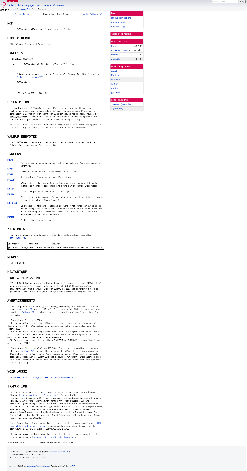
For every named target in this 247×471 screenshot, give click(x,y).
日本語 (114, 83)
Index (11, 5)
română (115, 88)
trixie (113, 46)
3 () (117, 108)
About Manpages (25, 5)
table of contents (121, 33)
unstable (13, 9)
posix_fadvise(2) (63, 377)
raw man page (118, 26)
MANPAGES (12, 1)
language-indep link (121, 17)
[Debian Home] (3, 6)
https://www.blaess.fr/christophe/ (38, 395)
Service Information (54, 5)
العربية (114, 71)
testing (114, 54)
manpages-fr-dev (24, 9)
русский (115, 92)
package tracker (119, 22)
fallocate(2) (26, 309)
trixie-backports (119, 50)
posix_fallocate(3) (18, 14)
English (115, 75)
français (115, 79)
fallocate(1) (17, 377)
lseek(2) (47, 377)
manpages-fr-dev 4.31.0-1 (59, 452)
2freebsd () (121, 104)
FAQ (39, 5)
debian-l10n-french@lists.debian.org (54, 437)
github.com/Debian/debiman (38, 466)
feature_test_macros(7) (29, 77)
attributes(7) (17, 238)
